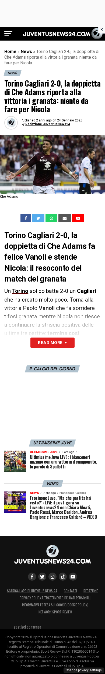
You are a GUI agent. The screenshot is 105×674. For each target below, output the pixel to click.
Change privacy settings (84, 670)
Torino (20, 291)
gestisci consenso (27, 627)
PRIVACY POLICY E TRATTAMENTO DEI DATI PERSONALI (55, 597)
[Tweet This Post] (39, 218)
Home (10, 51)
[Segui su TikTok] (63, 577)
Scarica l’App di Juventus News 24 (32, 590)
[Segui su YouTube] (73, 577)
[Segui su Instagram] (52, 577)
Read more (50, 342)
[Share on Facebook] (26, 218)
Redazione (90, 590)
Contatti (70, 590)
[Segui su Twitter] (42, 577)
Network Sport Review (55, 611)
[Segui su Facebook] (32, 577)
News (26, 51)
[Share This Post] (52, 218)
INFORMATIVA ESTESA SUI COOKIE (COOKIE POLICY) (55, 604)
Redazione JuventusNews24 (47, 124)
